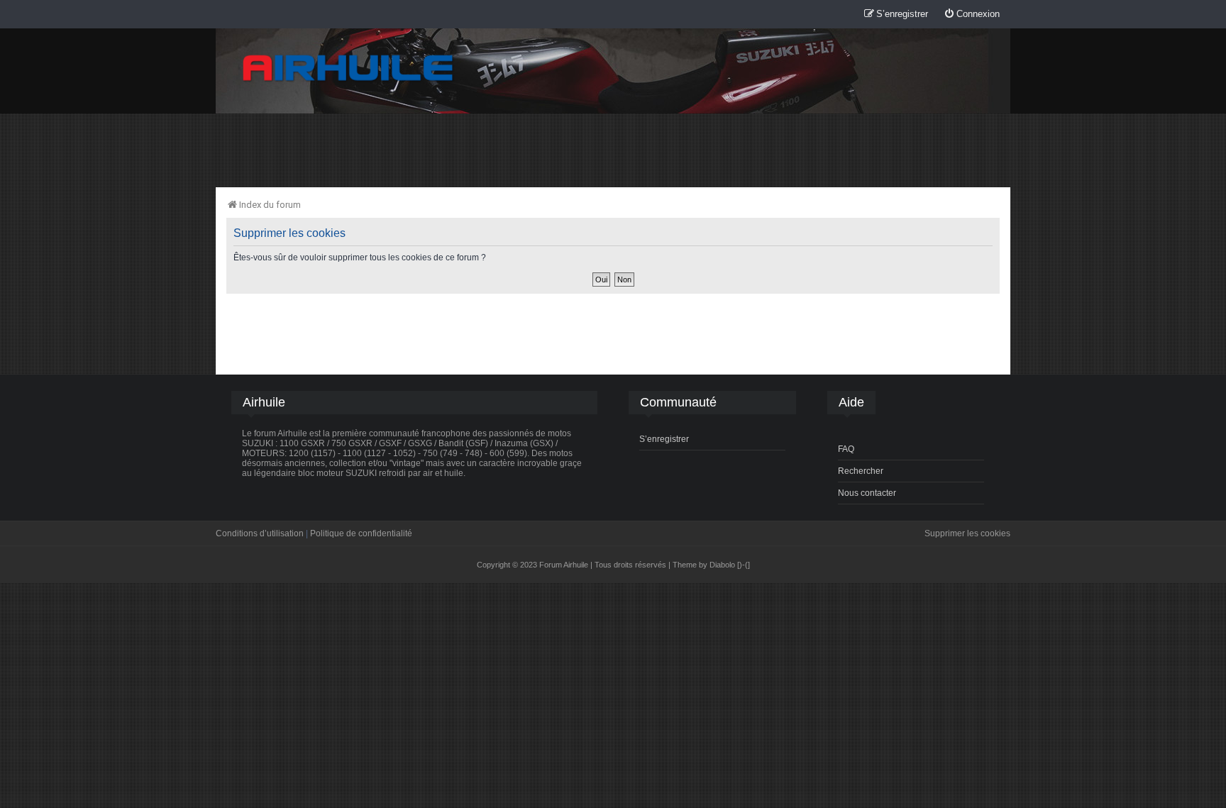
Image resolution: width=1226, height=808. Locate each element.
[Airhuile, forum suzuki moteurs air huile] (348, 68)
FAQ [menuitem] (846, 449)
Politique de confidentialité (361, 533)
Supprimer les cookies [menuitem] (967, 533)
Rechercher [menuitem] (860, 471)
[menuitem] (972, 14)
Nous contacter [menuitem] (867, 493)
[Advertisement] (613, 150)
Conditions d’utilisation (260, 533)
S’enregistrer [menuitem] (664, 439)
